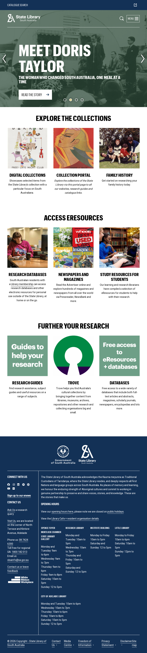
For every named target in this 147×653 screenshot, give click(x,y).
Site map (134, 643)
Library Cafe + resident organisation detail (74, 519)
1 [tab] (64, 99)
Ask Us (11, 510)
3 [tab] (76, 99)
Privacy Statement (108, 643)
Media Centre (68, 643)
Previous (4, 58)
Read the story (32, 94)
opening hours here (62, 512)
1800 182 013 (19, 552)
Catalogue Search (17, 5)
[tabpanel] (73, 58)
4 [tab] (82, 99)
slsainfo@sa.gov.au (18, 560)
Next (142, 58)
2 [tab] (70, 99)
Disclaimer (126, 641)
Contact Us (56, 643)
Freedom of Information (84, 643)
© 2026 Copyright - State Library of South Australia (26, 643)
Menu (131, 18)
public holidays (115, 512)
